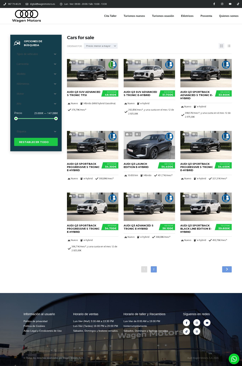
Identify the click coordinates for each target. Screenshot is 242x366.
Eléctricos (187, 15)
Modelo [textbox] (21, 73)
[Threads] (196, 331)
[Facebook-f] (214, 4)
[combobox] (36, 54)
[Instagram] (222, 4)
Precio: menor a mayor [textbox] (98, 45)
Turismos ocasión (163, 15)
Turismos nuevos (134, 15)
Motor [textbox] (20, 93)
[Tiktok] (238, 4)
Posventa (206, 15)
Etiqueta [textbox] (21, 131)
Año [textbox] (19, 103)
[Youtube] (230, 4)
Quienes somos (228, 15)
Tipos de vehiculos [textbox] (27, 54)
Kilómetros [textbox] (23, 83)
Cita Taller (110, 15)
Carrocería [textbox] (23, 64)
